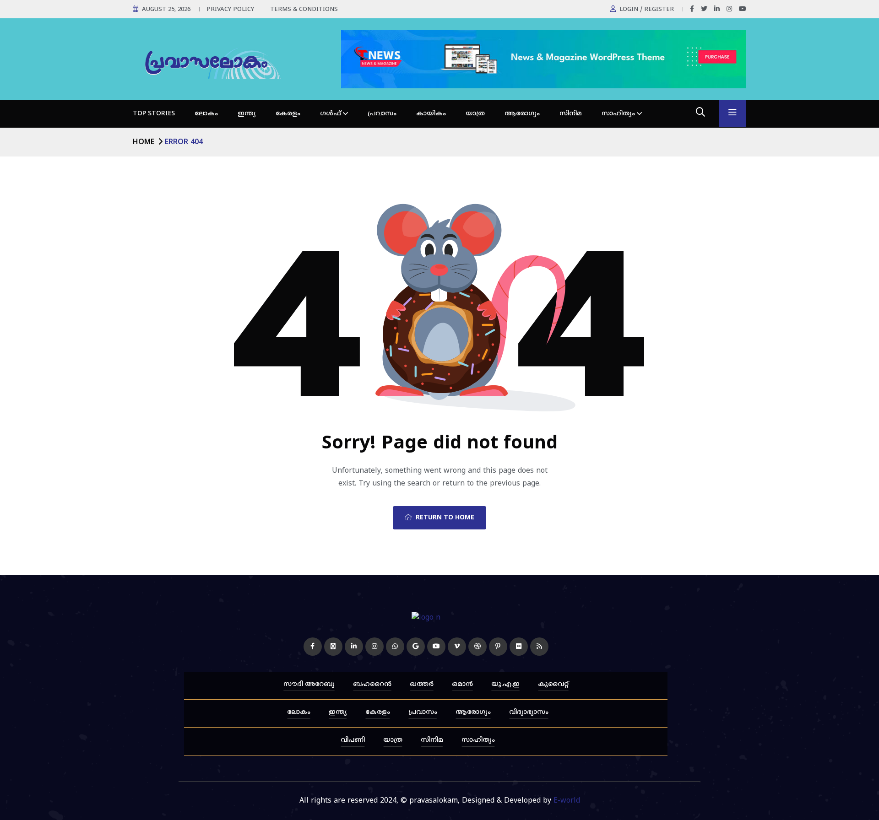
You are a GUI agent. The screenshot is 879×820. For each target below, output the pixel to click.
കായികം (431, 114)
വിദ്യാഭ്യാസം (528, 712)
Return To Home (445, 518)
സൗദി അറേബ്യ (309, 684)
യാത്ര (475, 114)
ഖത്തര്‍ (422, 684)
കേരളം (288, 114)
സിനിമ (570, 114)
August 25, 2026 (166, 9)
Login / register (646, 9)
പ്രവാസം (382, 114)
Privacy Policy (230, 9)
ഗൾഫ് (330, 114)
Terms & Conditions (304, 9)
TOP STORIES (154, 114)
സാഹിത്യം (618, 114)
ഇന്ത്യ (247, 114)
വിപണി (353, 740)
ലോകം (206, 114)
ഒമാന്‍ (462, 684)
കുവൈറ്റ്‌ (553, 684)
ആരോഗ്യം (522, 114)
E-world (566, 800)
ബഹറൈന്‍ (372, 684)
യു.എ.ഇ (505, 684)
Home (143, 142)
